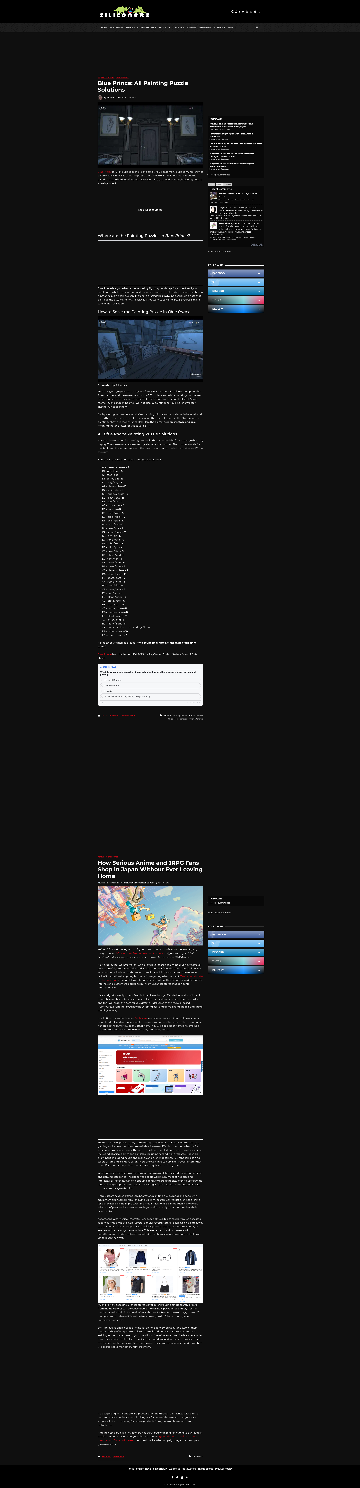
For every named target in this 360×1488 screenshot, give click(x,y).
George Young (114, 97)
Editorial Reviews (112, 680)
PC (170, 27)
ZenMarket (141, 1018)
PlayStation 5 (107, 77)
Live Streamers (111, 685)
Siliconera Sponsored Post (140, 883)
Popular (227, 185)
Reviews (191, 27)
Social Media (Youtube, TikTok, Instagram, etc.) (127, 696)
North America (197, 719)
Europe (192, 715)
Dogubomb (182, 715)
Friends (108, 691)
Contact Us (189, 1469)
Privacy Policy (223, 1469)
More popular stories (220, 174)
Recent (219, 185)
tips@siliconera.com (185, 1484)
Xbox (161, 27)
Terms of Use (205, 1469)
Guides (200, 715)
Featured (102, 857)
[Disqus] (150, 760)
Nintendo (131, 27)
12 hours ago (223, 202)
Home (104, 27)
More (231, 27)
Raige (222, 207)
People (212, 185)
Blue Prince (105, 171)
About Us (174, 1469)
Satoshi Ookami (227, 193)
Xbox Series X (122, 77)
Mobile (178, 27)
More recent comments (219, 251)
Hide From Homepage (178, 719)
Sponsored (113, 857)
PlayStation (147, 27)
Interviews (205, 27)
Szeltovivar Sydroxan (229, 223)
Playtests (219, 27)
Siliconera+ (116, 27)
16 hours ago (231, 239)
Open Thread (143, 1469)
